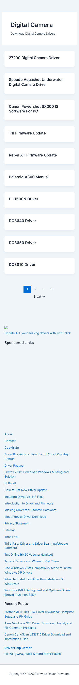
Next (39, 296)
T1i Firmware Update (27, 133)
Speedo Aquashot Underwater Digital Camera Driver (36, 82)
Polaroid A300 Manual (29, 177)
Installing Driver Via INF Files (23, 497)
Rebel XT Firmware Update (33, 155)
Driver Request (14, 465)
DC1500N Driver (23, 199)
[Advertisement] (39, 388)
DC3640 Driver (22, 220)
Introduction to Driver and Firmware (28, 503)
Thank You (11, 537)
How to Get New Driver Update (25, 490)
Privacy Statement (16, 523)
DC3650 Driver (22, 242)
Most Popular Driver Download (25, 517)
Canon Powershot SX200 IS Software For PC (33, 108)
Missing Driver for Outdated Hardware (30, 510)
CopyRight (11, 447)
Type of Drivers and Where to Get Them (31, 561)
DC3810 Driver (22, 264)
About (8, 434)
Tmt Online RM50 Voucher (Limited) (28, 554)
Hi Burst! (10, 483)
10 (51, 289)
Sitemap (10, 530)
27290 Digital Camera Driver (34, 57)
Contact (10, 441)
